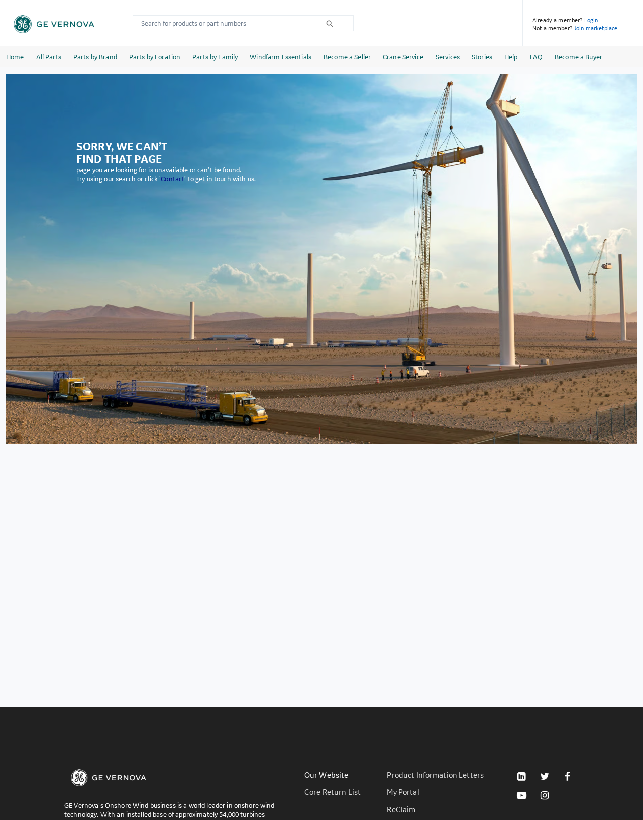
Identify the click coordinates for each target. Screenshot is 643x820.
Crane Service (403, 57)
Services (448, 57)
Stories (482, 57)
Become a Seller (347, 57)
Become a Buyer (578, 57)
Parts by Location (154, 57)
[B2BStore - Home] (54, 24)
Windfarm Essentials (280, 57)
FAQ (536, 57)
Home (15, 57)
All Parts (48, 57)
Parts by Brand (95, 57)
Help (511, 57)
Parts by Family (215, 57)
